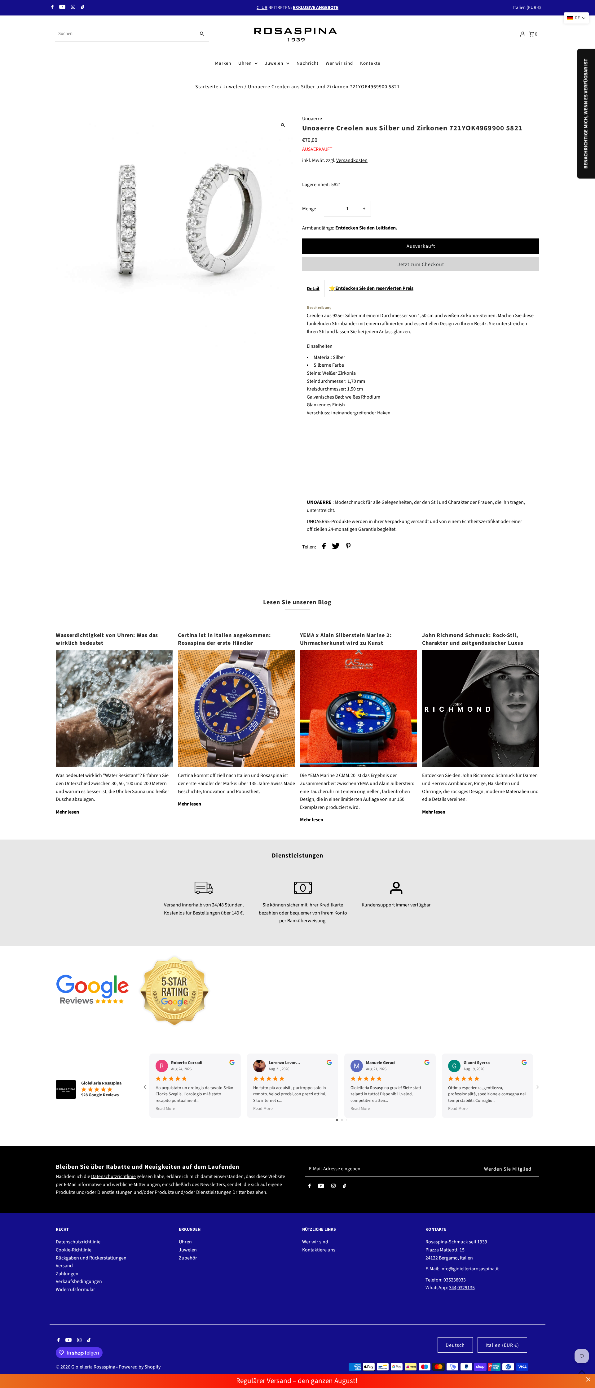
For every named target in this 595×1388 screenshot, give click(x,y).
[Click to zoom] (283, 125)
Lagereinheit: (316, 184)
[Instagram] (72, 8)
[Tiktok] (81, 8)
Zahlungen (67, 1273)
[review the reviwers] (232, 1064)
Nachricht (308, 63)
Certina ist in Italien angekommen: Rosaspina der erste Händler (224, 639)
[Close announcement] (588, 1379)
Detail (313, 288)
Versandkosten (352, 160)
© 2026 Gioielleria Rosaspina (86, 1367)
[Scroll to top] (582, 1372)
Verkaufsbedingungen (79, 1281)
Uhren (245, 63)
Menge (309, 208)
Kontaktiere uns (318, 1249)
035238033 (454, 1280)
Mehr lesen (67, 812)
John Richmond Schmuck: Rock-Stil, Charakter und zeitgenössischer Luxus (472, 639)
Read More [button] (165, 1109)
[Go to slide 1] (337, 1120)
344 (452, 1287)
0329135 (466, 1287)
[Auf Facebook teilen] (324, 547)
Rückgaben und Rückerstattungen (91, 1258)
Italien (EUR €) (527, 7)
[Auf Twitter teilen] (336, 547)
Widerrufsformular (75, 1289)
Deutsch (455, 1345)
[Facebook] (52, 8)
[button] (576, 18)
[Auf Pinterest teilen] (348, 547)
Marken (223, 63)
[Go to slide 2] (342, 1120)
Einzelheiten (320, 346)
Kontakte (370, 63)
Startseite (206, 86)
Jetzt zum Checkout (421, 264)
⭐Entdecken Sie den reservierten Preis (371, 288)
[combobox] (124, 33)
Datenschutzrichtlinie (113, 1176)
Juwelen (274, 63)
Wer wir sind (339, 63)
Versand (64, 1265)
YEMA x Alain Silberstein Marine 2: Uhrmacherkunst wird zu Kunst (346, 639)
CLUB (262, 7)
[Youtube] (61, 8)
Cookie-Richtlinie (73, 1249)
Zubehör (188, 1258)
